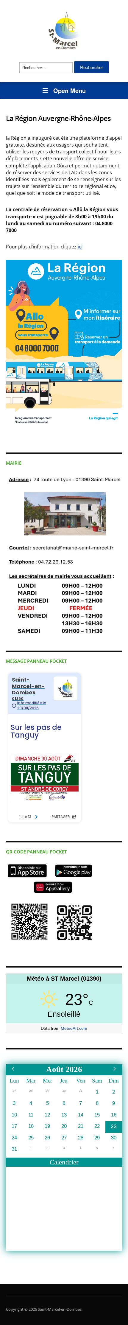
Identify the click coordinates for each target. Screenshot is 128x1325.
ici (80, 246)
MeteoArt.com (74, 1028)
